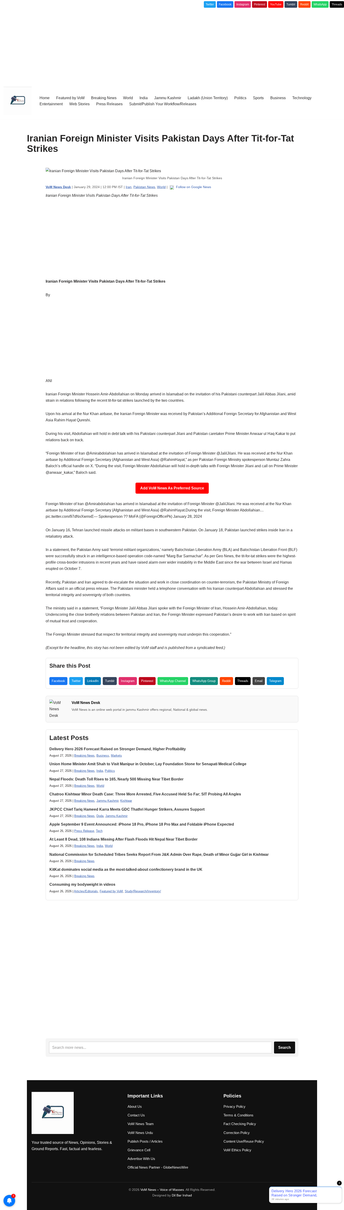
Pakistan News (144, 187)
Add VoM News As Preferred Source (172, 488)
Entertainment (51, 104)
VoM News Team (141, 1124)
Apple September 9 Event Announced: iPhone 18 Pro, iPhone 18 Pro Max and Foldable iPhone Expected (141, 824)
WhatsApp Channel (173, 681)
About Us (135, 1106)
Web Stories (79, 104)
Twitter (210, 4)
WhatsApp (320, 4)
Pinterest (259, 4)
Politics (240, 98)
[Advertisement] (172, 45)
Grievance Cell (139, 1150)
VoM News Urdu (140, 1133)
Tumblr (290, 4)
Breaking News (104, 98)
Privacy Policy (234, 1106)
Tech (99, 831)
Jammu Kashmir (167, 98)
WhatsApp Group (204, 681)
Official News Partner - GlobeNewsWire (158, 1167)
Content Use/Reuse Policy (243, 1141)
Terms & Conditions (238, 1115)
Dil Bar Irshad (182, 1195)
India (143, 98)
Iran (129, 187)
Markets (116, 755)
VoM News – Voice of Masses (162, 1190)
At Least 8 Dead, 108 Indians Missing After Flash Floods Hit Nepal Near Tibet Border (123, 839)
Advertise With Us (141, 1159)
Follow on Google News (193, 187)
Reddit (304, 4)
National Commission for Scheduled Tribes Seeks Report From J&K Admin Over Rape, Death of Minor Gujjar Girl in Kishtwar (159, 854)
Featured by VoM (70, 98)
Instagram (242, 4)
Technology (301, 98)
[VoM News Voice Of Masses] (18, 101)
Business (278, 98)
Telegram (275, 681)
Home (45, 98)
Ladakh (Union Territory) (208, 98)
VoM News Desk (86, 703)
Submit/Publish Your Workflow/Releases (162, 104)
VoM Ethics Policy (237, 1150)
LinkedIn (93, 681)
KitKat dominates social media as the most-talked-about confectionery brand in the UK (125, 869)
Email (259, 681)
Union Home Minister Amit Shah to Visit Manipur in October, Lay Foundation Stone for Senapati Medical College (147, 764)
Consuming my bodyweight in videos (82, 884)
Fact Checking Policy (239, 1124)
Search (284, 1048)
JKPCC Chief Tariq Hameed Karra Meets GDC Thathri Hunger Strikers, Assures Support (127, 809)
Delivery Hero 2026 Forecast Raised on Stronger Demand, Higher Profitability (117, 749)
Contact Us (136, 1115)
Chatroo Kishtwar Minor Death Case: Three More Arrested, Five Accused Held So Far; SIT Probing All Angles (145, 794)
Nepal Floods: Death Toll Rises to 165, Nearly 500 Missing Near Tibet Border (116, 779)
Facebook (225, 4)
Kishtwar (126, 800)
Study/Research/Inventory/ (143, 891)
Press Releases (109, 104)
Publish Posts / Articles (145, 1141)
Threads (337, 4)
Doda (99, 816)
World (128, 98)
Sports (258, 98)
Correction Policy (236, 1133)
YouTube (276, 4)
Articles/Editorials (86, 891)
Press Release (84, 831)
